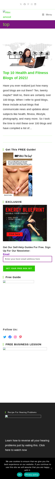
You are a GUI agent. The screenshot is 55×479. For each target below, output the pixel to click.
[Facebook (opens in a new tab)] (25, 4)
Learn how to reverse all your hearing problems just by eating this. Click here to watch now (27, 445)
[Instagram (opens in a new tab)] (31, 4)
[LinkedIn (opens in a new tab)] (34, 4)
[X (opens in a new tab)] (21, 4)
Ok (19, 474)
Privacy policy (31, 474)
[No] (51, 468)
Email (6, 254)
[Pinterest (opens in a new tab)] (28, 4)
